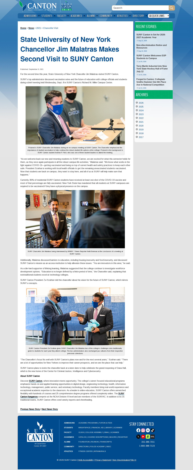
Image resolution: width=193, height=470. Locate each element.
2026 (141, 103)
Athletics (68, 451)
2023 (141, 114)
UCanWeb (118, 428)
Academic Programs (88, 423)
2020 (141, 126)
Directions (84, 447)
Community (69, 447)
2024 (141, 110)
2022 (141, 118)
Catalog (82, 437)
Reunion (95, 442)
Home (23, 28)
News (31, 28)
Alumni (67, 442)
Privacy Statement (103, 460)
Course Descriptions (98, 437)
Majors (113, 437)
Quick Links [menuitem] (158, 16)
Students (68, 428)
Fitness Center (86, 451)
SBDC (108, 447)
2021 (141, 122)
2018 (141, 133)
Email (106, 432)
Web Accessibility (85, 460)
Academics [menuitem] (76, 16)
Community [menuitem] (106, 16)
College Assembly (94, 432)
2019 (141, 129)
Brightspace (84, 428)
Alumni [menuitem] (91, 16)
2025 (141, 107)
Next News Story (50, 409)
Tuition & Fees (105, 423)
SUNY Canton (35, 381)
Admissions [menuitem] (30, 16)
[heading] (39, 6)
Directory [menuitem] (138, 16)
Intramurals (100, 451)
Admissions (69, 423)
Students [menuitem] (46, 16)
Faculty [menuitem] (61, 16)
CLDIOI (81, 432)
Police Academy (97, 447)
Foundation (84, 442)
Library (108, 428)
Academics (69, 437)
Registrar (123, 437)
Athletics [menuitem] (122, 16)
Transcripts (106, 442)
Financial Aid (98, 428)
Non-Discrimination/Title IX (124, 460)
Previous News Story (30, 409)
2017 (141, 137)
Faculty (67, 432)
